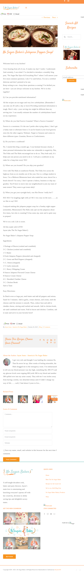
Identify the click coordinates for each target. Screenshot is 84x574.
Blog (40, 327)
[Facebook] (44, 514)
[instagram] (68, 1)
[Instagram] (48, 514)
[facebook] (64, 1)
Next (54, 17)
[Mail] (54, 514)
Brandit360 (58, 569)
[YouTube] (51, 514)
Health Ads (64, 522)
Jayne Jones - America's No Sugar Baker (16, 327)
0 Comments (46, 327)
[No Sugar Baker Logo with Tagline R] (11, 7)
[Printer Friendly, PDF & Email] (10, 14)
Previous (47, 17)
